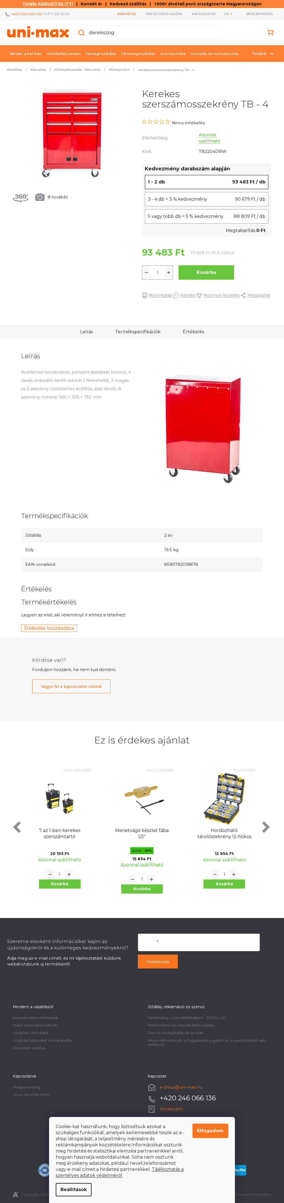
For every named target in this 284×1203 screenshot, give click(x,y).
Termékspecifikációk (135, 331)
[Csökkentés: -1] (144, 272)
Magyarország (24, 1087)
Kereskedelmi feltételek (33, 1017)
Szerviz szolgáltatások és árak (174, 1032)
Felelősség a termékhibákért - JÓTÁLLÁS (185, 1017)
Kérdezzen (169, 1108)
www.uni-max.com (29, 1094)
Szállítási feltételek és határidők (40, 1040)
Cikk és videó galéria (162, 14)
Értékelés (191, 331)
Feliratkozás (155, 961)
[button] (57, 884)
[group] (58, 835)
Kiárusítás (124, 14)
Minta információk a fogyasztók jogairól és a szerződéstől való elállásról (205, 1042)
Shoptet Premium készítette (243, 1194)
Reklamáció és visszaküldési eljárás (179, 1025)
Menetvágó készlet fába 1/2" (140, 833)
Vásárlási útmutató (28, 1032)
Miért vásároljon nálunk (33, 1025)
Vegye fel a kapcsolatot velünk (69, 686)
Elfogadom (208, 1130)
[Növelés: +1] (167, 272)
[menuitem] (23, 53)
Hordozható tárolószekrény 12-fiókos (222, 833)
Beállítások (72, 1189)
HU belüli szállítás (27, 1047)
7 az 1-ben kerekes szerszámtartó (57, 833)
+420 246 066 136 (24, 14)
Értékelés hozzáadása (47, 628)
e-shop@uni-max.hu (179, 1087)
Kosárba (204, 272)
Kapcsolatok (202, 14)
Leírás (84, 331)
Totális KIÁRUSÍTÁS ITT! (46, 3)
